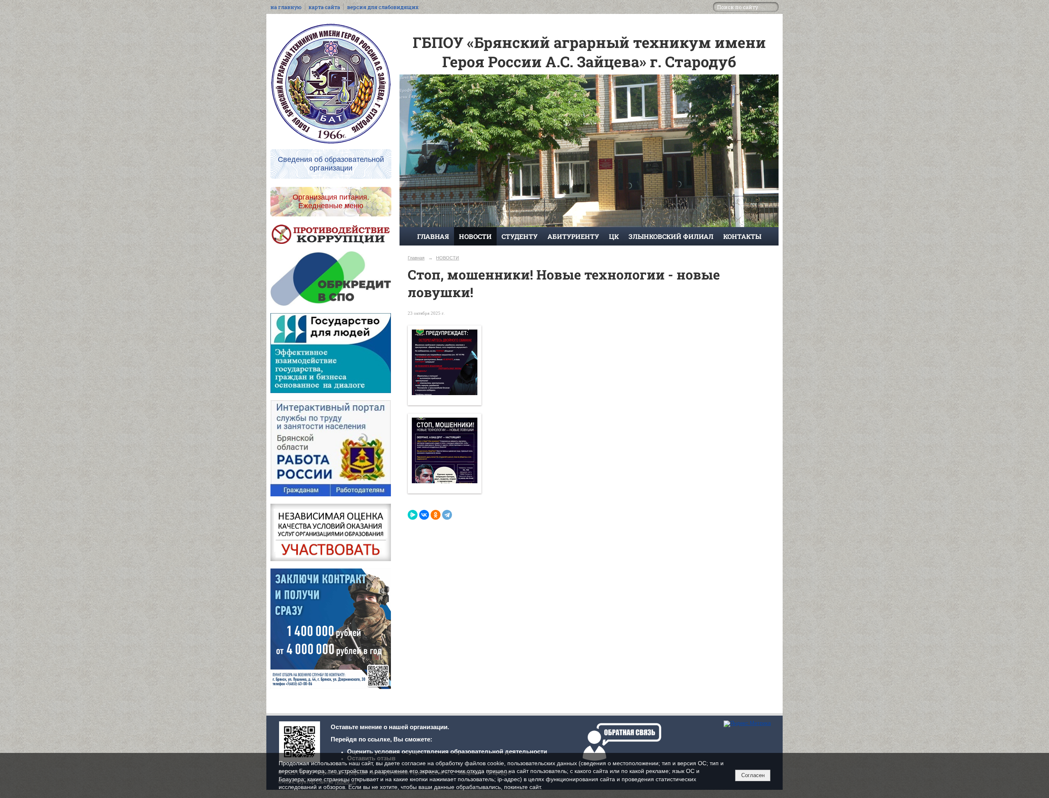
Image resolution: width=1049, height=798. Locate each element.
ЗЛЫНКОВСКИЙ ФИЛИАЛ (671, 236)
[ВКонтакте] (424, 515)
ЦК (614, 236)
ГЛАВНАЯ (433, 236)
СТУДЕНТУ (520, 236)
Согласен (753, 775)
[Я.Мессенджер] (413, 515)
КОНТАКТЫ (742, 236)
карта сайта (324, 7)
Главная (416, 257)
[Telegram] (447, 515)
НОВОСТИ (475, 236)
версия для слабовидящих (382, 7)
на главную (286, 7)
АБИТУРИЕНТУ (573, 236)
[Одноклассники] (435, 515)
